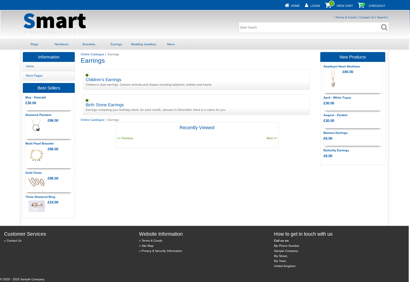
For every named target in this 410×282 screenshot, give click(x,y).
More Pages (34, 75)
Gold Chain (33, 172)
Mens (171, 44)
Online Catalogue (92, 54)
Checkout (377, 5)
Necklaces (62, 44)
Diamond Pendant (38, 115)
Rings (34, 44)
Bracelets (89, 44)
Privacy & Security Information (162, 251)
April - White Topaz (337, 97)
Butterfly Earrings (336, 150)
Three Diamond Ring (40, 197)
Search (382, 17)
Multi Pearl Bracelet (39, 143)
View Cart (345, 5)
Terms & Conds (346, 17)
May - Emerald (35, 97)
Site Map (148, 245)
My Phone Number (286, 245)
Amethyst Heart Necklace (342, 66)
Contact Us (366, 17)
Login (315, 5)
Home (295, 5)
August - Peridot (335, 115)
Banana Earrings (336, 132)
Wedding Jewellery (143, 44)
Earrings (116, 44)
